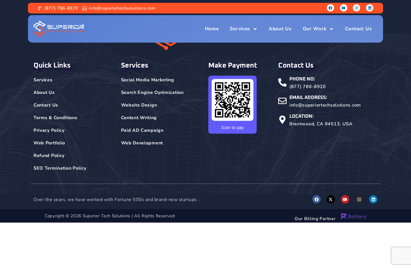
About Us (280, 29)
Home (212, 29)
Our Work (315, 29)
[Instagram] (356, 7)
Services (240, 29)
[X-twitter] (331, 199)
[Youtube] (343, 7)
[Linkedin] (369, 7)
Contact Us (358, 29)
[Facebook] (330, 7)
